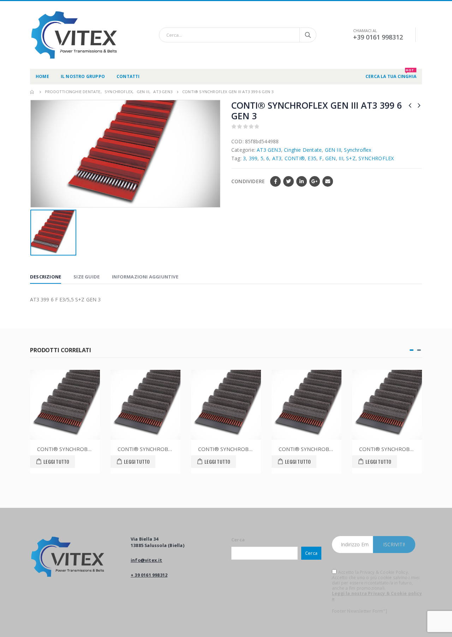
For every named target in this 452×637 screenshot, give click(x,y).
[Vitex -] (74, 35)
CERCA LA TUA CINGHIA (390, 74)
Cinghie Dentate (303, 149)
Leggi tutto (56, 461)
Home (42, 76)
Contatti (128, 76)
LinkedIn (301, 181)
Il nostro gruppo (83, 76)
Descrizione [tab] (45, 277)
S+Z (351, 158)
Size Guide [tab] (86, 277)
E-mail (327, 181)
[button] (411, 350)
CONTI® (295, 158)
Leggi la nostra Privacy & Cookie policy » (377, 596)
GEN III (333, 149)
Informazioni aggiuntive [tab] (145, 277)
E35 (312, 158)
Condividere (248, 181)
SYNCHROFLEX (376, 158)
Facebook (275, 181)
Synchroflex (357, 149)
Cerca (238, 540)
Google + (314, 181)
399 (253, 158)
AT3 (277, 158)
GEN (330, 158)
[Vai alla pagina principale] (32, 92)
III (341, 158)
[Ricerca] (308, 35)
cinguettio (288, 181)
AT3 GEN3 (269, 149)
